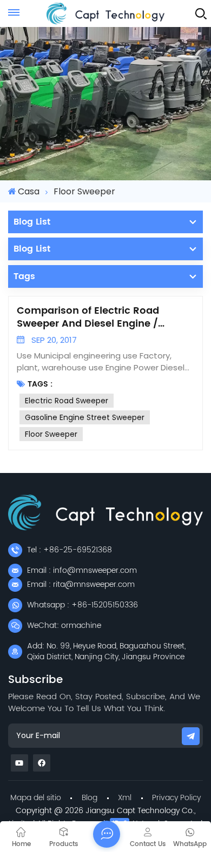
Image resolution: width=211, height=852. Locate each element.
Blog (89, 798)
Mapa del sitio (35, 798)
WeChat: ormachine (64, 625)
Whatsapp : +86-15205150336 (82, 605)
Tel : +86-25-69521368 (69, 550)
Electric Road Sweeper (66, 400)
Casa (28, 191)
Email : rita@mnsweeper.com (81, 584)
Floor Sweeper (51, 434)
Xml (124, 798)
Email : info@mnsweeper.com (82, 570)
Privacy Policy (176, 798)
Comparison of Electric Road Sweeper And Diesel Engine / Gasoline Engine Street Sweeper (95, 317)
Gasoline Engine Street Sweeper (84, 417)
